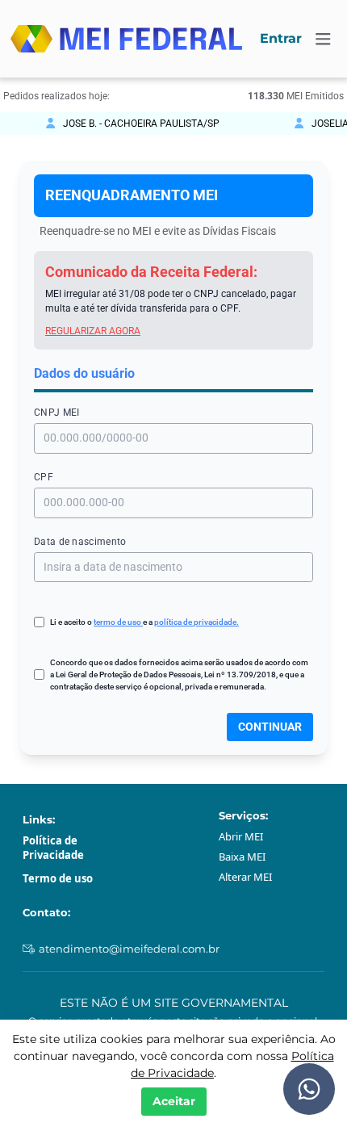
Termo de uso (58, 878)
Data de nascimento (80, 541)
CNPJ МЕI (56, 412)
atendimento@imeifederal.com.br (129, 948)
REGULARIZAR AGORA (92, 331)
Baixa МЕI (242, 856)
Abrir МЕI (241, 836)
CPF (43, 477)
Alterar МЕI (245, 876)
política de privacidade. (196, 622)
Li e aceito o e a (144, 622)
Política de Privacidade (53, 847)
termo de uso (118, 622)
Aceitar (174, 1101)
